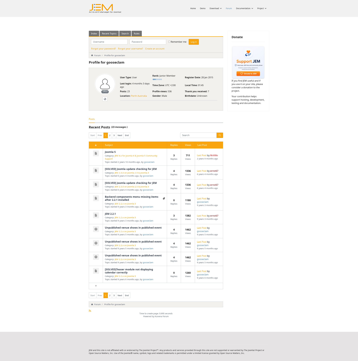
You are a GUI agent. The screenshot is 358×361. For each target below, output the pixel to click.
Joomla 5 (110, 152)
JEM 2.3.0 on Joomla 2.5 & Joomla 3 (132, 172)
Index (94, 33)
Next (120, 135)
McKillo (214, 155)
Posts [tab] (92, 119)
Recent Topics (109, 33)
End (127, 135)
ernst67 (214, 170)
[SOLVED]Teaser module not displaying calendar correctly (129, 271)
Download (214, 8)
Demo (202, 8)
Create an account (154, 48)
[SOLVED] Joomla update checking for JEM (131, 169)
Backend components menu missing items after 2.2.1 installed (131, 198)
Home (193, 8)
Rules (137, 33)
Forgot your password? (103, 48)
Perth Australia (139, 95)
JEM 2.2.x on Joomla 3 (125, 203)
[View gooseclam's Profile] (105, 83)
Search (125, 33)
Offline (105, 91)
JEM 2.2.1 (110, 213)
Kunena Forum (162, 316)
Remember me (178, 41)
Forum (229, 8)
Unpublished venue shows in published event (133, 227)
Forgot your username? (130, 48)
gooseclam (149, 162)
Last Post (202, 155)
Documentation (243, 8)
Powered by (148, 316)
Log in (194, 41)
